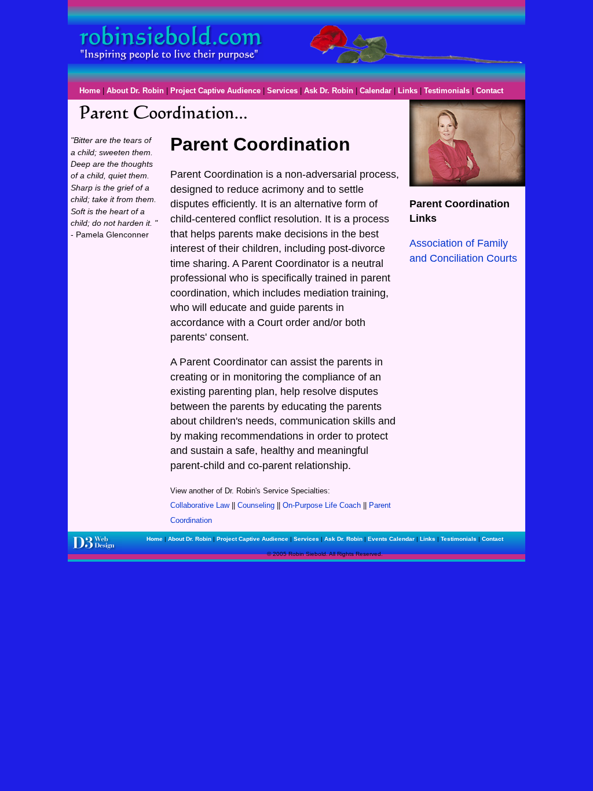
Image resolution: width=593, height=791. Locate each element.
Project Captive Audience (215, 90)
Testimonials (447, 90)
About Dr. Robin (135, 90)
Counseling (255, 505)
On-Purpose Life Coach (322, 505)
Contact (489, 90)
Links (408, 90)
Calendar (375, 90)
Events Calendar (391, 539)
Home (89, 90)
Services (282, 90)
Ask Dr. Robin (328, 90)
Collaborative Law (199, 505)
